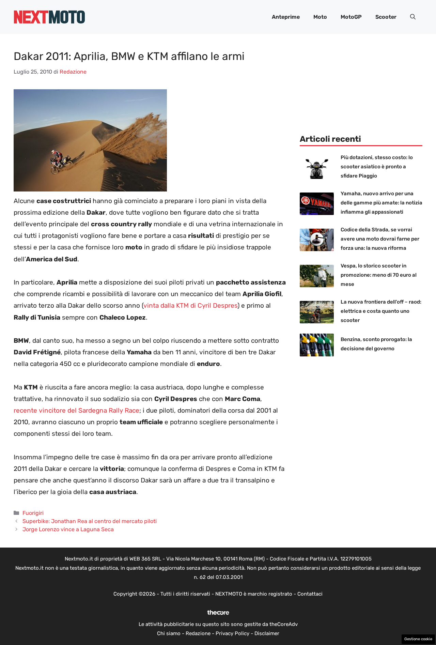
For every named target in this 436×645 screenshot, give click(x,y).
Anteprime (286, 17)
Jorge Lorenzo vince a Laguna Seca (68, 529)
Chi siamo (169, 633)
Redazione (198, 633)
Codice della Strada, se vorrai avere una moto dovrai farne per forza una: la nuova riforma (380, 239)
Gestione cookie (418, 639)
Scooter (385, 17)
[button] (412, 17)
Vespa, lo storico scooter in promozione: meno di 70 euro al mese (379, 275)
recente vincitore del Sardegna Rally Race (76, 410)
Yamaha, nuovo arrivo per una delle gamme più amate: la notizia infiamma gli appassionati (381, 202)
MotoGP (351, 17)
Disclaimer (266, 633)
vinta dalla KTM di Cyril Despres (190, 305)
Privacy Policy (232, 633)
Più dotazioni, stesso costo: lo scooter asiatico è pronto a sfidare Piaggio (377, 166)
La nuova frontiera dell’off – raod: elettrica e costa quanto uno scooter (381, 311)
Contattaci (310, 594)
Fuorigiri (33, 513)
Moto (320, 17)
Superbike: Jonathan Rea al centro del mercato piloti (89, 521)
